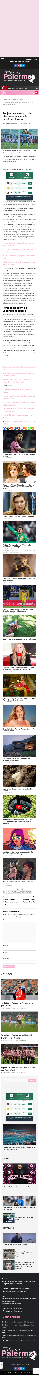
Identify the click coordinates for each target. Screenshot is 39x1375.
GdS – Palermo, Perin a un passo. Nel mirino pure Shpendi (18, 1341)
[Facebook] (4, 428)
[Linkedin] (15, 428)
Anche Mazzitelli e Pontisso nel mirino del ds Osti (10, 900)
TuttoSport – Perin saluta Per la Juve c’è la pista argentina (18, 1322)
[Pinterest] (18, 428)
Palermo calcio (17, 892)
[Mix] (25, 428)
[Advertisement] (19, 37)
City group (22, 891)
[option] (19, 1139)
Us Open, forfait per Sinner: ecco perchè (15, 1244)
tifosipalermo (12, 893)
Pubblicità (21, 61)
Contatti (27, 61)
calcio (7, 891)
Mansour (5, 892)
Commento (7, 920)
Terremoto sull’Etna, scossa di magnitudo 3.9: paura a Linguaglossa (24, 1254)
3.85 (15, 192)
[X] (8, 428)
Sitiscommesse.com (19, 1117)
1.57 (11, 192)
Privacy (1, 1366)
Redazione (13, 61)
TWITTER (32, 421)
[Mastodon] (22, 428)
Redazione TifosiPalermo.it (11, 123)
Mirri (10, 892)
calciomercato (14, 891)
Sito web (6, 959)
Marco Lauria (18, 1311)
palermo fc (25, 892)
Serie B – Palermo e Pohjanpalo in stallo (29, 899)
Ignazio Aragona (18, 1308)
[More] (32, 428)
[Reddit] (11, 428)
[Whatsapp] (29, 428)
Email (5, 952)
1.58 (11, 183)
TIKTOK (5, 424)
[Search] (33, 93)
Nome (5, 946)
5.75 (19, 183)
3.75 (15, 183)
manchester (29, 891)
